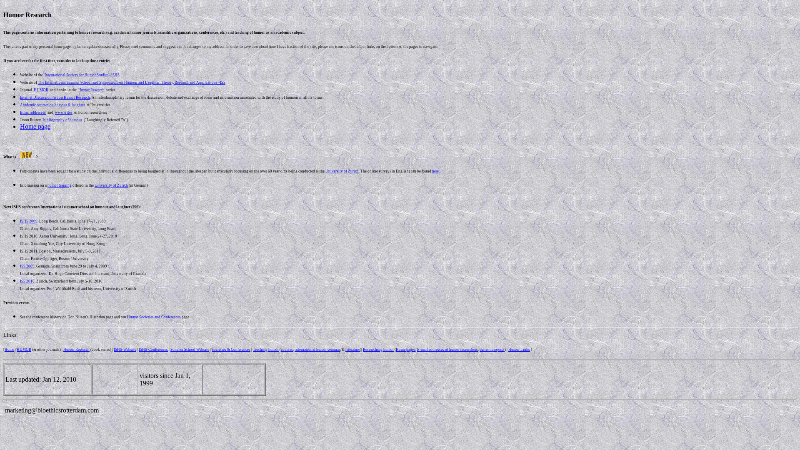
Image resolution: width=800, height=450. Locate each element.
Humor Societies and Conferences (154, 317)
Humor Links (519, 350)
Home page (35, 126)
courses (287, 350)
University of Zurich (342, 171)
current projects (492, 350)
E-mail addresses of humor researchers (447, 350)
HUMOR (24, 350)
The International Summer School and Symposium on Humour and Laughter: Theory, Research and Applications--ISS (131, 82)
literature (352, 350)
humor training (60, 185)
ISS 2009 (27, 266)
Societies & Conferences (231, 350)
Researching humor (378, 350)
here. (436, 171)
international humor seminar (317, 350)
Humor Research (76, 350)
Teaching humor (266, 350)
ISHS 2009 (29, 221)
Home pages (405, 350)
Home (9, 350)
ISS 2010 (27, 281)
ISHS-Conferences (153, 350)
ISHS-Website (125, 350)
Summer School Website (189, 350)
